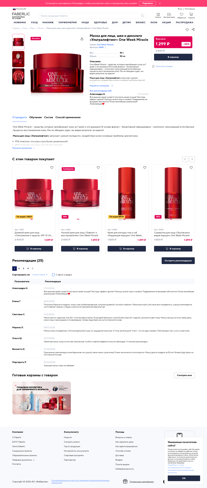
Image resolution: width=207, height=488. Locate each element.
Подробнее (147, 3)
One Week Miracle (105, 44)
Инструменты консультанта (76, 451)
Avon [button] (153, 22)
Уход (24, 28)
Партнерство (70, 460)
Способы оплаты (123, 451)
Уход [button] (34, 22)
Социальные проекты (22, 451)
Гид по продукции (72, 446)
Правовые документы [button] (22, 460)
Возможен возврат (164, 66)
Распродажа (184, 22)
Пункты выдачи (122, 464)
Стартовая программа (74, 455)
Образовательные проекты (24, 455)
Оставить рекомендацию (178, 260)
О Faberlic (16, 437)
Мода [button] (85, 22)
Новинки (20, 22)
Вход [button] (180, 9)
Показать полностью (22, 148)
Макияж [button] (48, 22)
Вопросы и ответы (123, 437)
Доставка (119, 455)
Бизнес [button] (140, 22)
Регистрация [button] (190, 9)
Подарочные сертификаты (142, 482)
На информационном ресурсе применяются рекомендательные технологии (80, 481)
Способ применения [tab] (68, 117)
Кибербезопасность (124, 469)
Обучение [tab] (35, 117)
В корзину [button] (35, 248)
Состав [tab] (48, 117)
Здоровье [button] (100, 22)
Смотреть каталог (72, 442)
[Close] (160, 3)
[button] (103, 3)
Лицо (32, 28)
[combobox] (90, 16)
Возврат (119, 460)
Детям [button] (127, 22)
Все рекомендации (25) (101, 91)
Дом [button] (115, 22)
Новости (68, 437)
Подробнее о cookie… (176, 465)
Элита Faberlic (18, 446)
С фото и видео (64, 274)
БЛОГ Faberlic (18, 442)
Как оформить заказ (124, 442)
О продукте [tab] (19, 117)
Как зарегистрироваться (126, 446)
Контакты (16, 464)
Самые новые (39, 274)
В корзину (173, 57)
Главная (15, 28)
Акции (166, 22)
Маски (41, 28)
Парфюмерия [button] (68, 22)
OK (184, 478)
